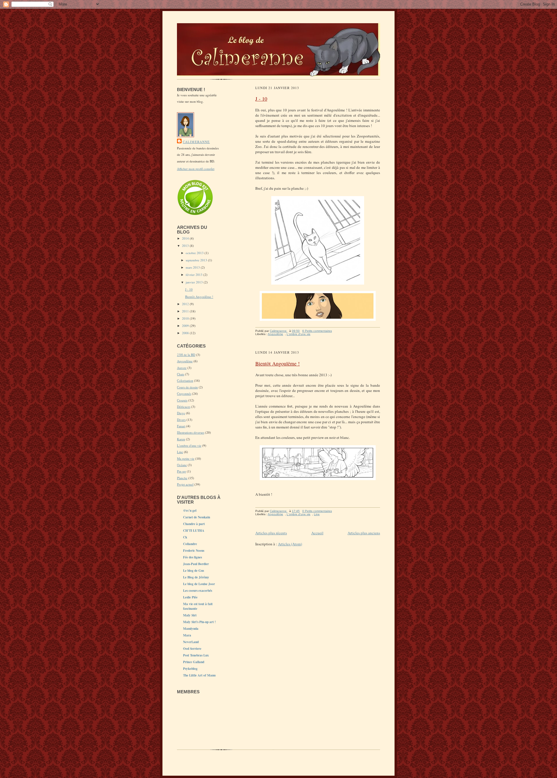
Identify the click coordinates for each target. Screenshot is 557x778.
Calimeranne (196, 142)
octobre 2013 (195, 253)
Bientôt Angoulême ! (199, 296)
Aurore (182, 368)
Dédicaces (183, 406)
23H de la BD (186, 354)
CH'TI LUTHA (193, 530)
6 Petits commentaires (317, 330)
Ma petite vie (185, 458)
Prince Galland (193, 662)
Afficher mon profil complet (195, 169)
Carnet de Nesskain (196, 517)
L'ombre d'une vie (189, 445)
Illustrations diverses (190, 432)
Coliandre (190, 544)
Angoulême (185, 361)
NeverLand (191, 642)
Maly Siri (189, 615)
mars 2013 (193, 267)
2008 (186, 333)
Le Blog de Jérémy (196, 577)
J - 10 (189, 289)
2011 (186, 311)
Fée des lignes (192, 557)
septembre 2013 (197, 260)
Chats (180, 374)
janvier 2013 (195, 282)
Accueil (317, 532)
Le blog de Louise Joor (199, 584)
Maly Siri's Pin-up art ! (199, 622)
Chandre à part (194, 524)
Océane (182, 465)
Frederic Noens (193, 550)
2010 (186, 318)
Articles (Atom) (290, 544)
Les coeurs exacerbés (197, 590)
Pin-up (181, 471)
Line (180, 452)
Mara (187, 635)
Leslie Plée (190, 597)
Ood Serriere (192, 648)
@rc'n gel (189, 510)
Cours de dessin (187, 387)
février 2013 (194, 274)
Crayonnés (184, 393)
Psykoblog (190, 668)
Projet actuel (185, 484)
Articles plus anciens (364, 532)
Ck (185, 537)
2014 (186, 238)
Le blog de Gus (193, 570)
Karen (181, 439)
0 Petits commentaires (317, 511)
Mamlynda (190, 628)
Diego (181, 413)
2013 (186, 245)
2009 (186, 325)
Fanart (181, 426)
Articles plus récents (271, 532)
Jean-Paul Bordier (196, 564)
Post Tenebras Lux (196, 655)
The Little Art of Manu (199, 675)
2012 (186, 304)
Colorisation (185, 380)
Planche (182, 478)
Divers (181, 419)
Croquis (182, 400)
